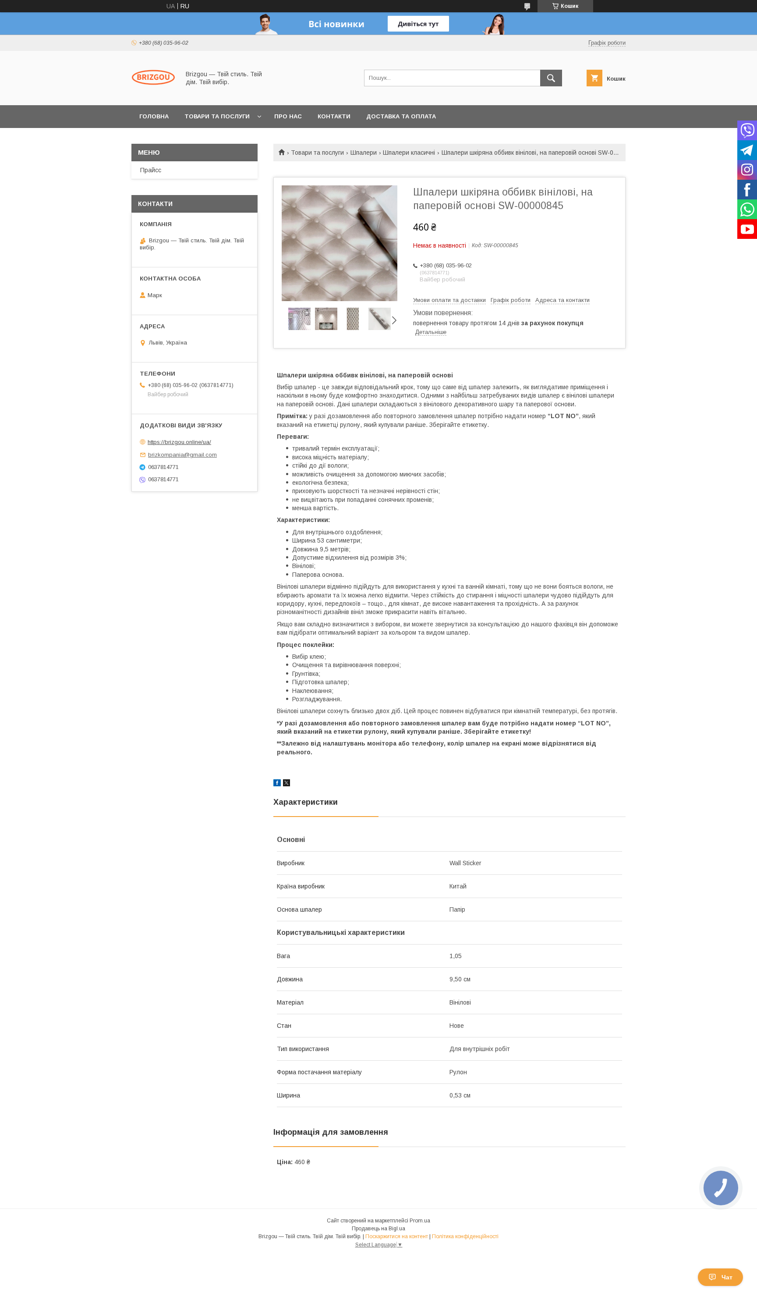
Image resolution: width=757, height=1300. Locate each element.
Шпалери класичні (409, 152)
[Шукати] (551, 78)
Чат (727, 1277)
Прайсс (150, 170)
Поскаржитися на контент (396, 1236)
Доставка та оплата (401, 116)
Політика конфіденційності (465, 1236)
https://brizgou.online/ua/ (179, 442)
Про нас (288, 116)
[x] (286, 784)
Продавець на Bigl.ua (378, 1228)
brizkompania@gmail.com (182, 454)
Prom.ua (420, 1221)
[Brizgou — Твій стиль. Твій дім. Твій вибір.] (153, 93)
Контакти (334, 116)
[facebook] (277, 784)
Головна (154, 116)
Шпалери (363, 152)
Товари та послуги (217, 116)
